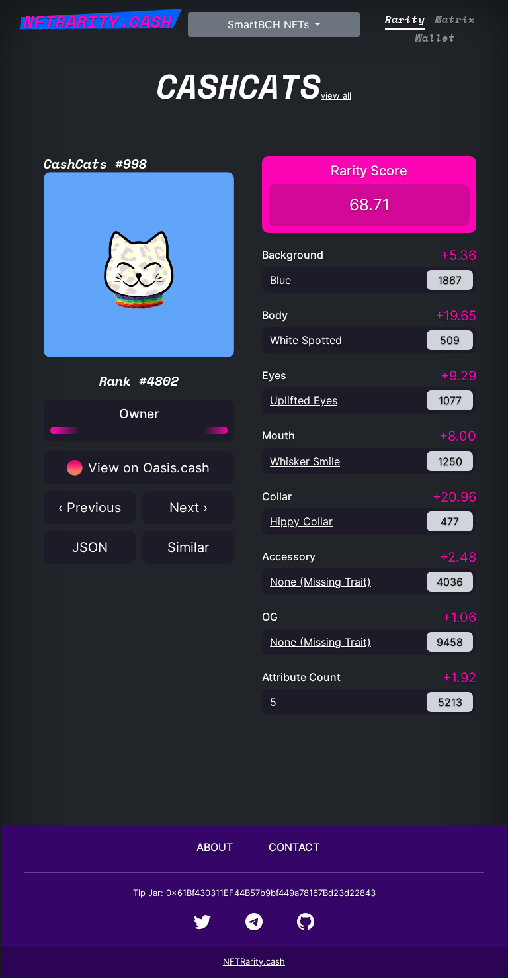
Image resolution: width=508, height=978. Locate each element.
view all (254, 86)
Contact (294, 847)
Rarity (405, 19)
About (214, 847)
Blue (280, 280)
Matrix (455, 19)
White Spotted (306, 340)
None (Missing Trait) (320, 581)
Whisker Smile (305, 461)
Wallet (435, 38)
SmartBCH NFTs (270, 24)
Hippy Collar (301, 521)
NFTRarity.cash (254, 961)
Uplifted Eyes (303, 400)
